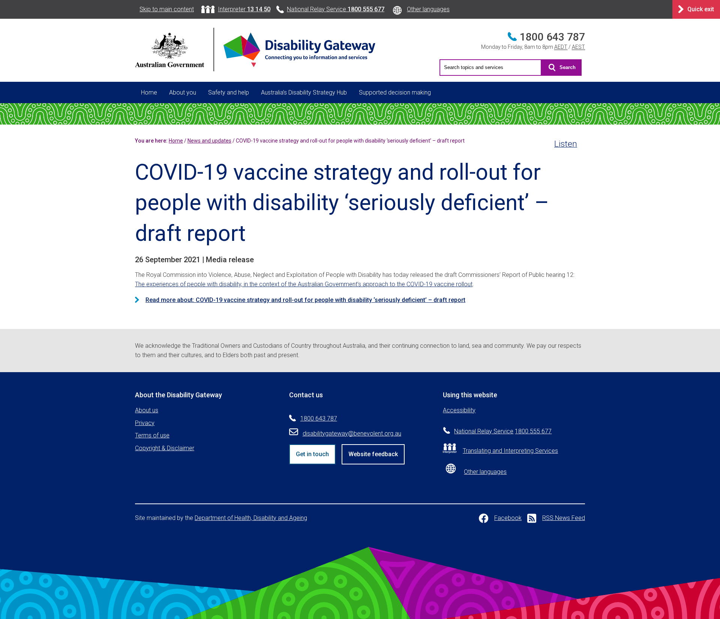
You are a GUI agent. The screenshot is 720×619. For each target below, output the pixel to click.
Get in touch (312, 454)
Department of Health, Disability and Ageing (251, 517)
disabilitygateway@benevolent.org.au (352, 433)
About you (182, 92)
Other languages (428, 9)
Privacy (144, 423)
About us (146, 410)
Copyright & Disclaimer (164, 448)
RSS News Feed (563, 517)
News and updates (209, 141)
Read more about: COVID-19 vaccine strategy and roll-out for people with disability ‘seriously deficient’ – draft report (305, 299)
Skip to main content (167, 9)
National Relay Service (335, 9)
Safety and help (228, 92)
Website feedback (373, 454)
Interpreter (244, 9)
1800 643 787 (552, 37)
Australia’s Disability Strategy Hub (304, 92)
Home (149, 92)
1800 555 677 (533, 431)
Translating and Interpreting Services (510, 450)
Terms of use (152, 435)
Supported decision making (395, 92)
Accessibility (459, 410)
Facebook (508, 517)
